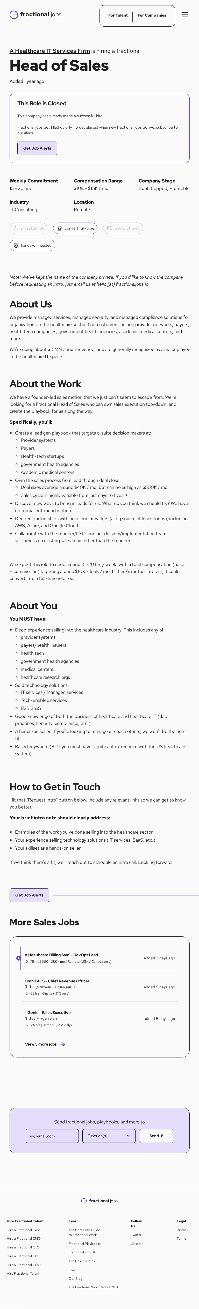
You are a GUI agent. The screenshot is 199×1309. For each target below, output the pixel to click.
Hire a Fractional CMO (24, 1238)
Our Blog (76, 1278)
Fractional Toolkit (82, 1252)
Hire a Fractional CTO (23, 1247)
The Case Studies (82, 1261)
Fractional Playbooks (85, 1243)
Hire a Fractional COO (24, 1265)
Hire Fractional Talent (23, 1273)
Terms (181, 1238)
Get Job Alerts (37, 148)
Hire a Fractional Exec (23, 1230)
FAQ (72, 1270)
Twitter (136, 1235)
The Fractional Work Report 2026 (94, 1287)
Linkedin (137, 1243)
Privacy (182, 1230)
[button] (184, 15)
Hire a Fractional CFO (23, 1256)
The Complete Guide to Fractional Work (84, 1232)
